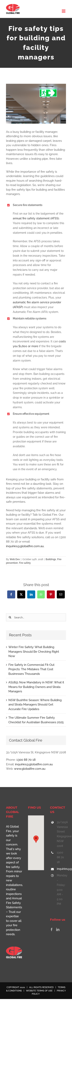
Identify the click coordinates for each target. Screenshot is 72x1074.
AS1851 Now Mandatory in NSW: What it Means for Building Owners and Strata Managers (36, 687)
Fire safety (25, 563)
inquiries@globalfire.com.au (25, 546)
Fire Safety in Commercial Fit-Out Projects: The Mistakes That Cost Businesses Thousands (31, 669)
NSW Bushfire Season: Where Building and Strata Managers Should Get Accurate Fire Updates (35, 704)
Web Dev (15, 559)
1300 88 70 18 (26, 760)
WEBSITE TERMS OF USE (39, 990)
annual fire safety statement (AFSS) (36, 218)
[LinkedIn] (57, 929)
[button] (36, 839)
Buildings (51, 559)
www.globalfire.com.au (29, 769)
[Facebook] (51, 929)
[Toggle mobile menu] (64, 11)
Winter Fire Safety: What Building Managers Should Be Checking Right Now (33, 651)
